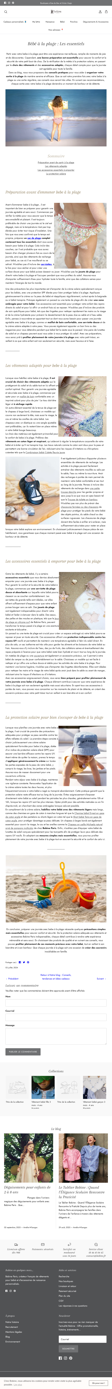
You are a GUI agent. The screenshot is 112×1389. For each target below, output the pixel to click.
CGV (61, 1300)
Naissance (50, 21)
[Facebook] (5, 3)
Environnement (12, 1341)
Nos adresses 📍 (56, 29)
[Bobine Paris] (56, 11)
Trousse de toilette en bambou (82, 499)
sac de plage (34, 238)
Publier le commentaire (23, 1051)
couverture (39, 655)
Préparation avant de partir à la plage (56, 162)
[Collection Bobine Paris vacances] (56, 145)
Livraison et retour (67, 1286)
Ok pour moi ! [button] (98, 1383)
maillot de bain (27, 396)
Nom (8, 996)
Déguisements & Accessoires (95, 21)
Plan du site (64, 1296)
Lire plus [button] (18, 1385)
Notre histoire (12, 1322)
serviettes (46, 264)
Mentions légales (13, 1332)
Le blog (56, 1129)
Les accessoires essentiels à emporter (56, 170)
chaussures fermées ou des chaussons (79, 507)
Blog (7, 1336)
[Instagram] (9, 3)
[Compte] (100, 11)
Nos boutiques (66, 1281)
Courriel (9, 1010)
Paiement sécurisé (67, 1291)
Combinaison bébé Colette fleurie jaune (45, 452)
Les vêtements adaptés (56, 166)
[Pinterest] (13, 3)
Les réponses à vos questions (73, 1305)
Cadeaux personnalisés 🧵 (15, 21)
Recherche (64, 1276)
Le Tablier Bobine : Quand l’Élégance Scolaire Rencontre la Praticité (82, 1192)
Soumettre (68, 1348)
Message (9, 1025)
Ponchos (73, 21)
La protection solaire (56, 173)
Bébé (62, 21)
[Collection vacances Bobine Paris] (56, 921)
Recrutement (11, 1327)
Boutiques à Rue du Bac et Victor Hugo (56, 3)
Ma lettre (36, 21)
